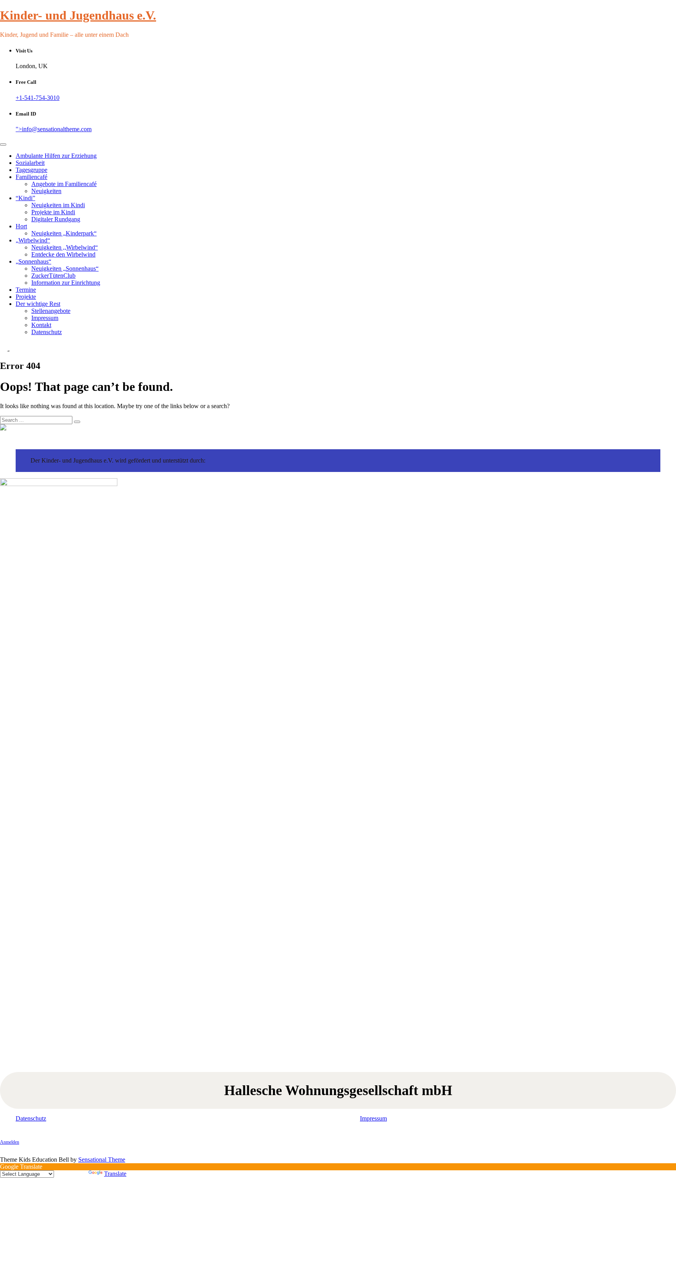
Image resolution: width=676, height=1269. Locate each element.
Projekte (26, 296)
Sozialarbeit (30, 162)
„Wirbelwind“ (33, 240)
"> (54, 129)
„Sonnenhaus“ (33, 261)
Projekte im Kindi (53, 212)
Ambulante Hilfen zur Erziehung (56, 155)
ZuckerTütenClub (53, 275)
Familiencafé (31, 177)
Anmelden (9, 1142)
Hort (21, 226)
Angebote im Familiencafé (64, 184)
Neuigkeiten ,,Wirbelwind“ (64, 247)
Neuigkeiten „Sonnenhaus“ (65, 268)
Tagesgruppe (31, 169)
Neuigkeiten (46, 191)
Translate (115, 1173)
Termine (26, 289)
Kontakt (41, 325)
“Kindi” (25, 198)
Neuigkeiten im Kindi (58, 205)
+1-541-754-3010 (37, 97)
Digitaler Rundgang (55, 219)
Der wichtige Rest (38, 303)
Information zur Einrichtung (65, 282)
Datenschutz (46, 332)
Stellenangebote (50, 310)
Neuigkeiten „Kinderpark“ (64, 233)
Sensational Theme (101, 1159)
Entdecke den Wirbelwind (63, 254)
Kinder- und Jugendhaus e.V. (78, 15)
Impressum (44, 318)
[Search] (77, 422)
